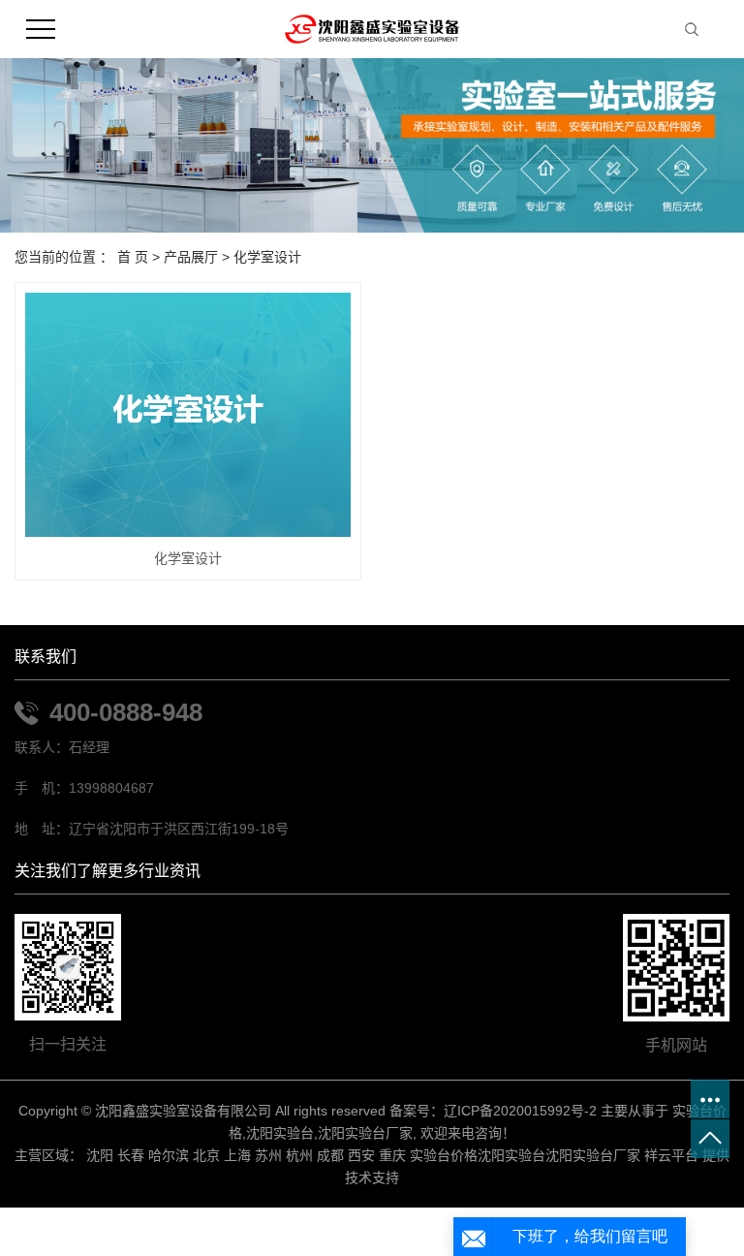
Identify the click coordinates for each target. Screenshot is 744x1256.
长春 (130, 1155)
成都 (330, 1155)
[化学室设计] (187, 415)
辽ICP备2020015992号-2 (520, 1110)
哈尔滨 (168, 1155)
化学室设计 (267, 257)
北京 (206, 1155)
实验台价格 (444, 1155)
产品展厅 (191, 257)
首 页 (132, 257)
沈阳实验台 (280, 1133)
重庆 (392, 1155)
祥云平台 (671, 1155)
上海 (237, 1155)
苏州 (268, 1155)
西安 (361, 1155)
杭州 (299, 1155)
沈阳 (99, 1155)
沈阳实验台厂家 (365, 1133)
